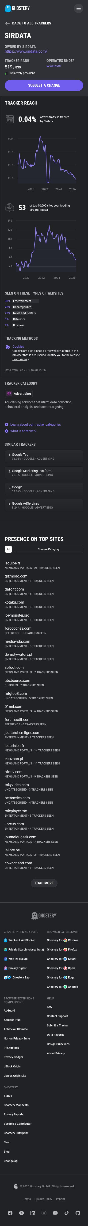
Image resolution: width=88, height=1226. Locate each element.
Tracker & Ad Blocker (21, 940)
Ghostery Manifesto (16, 1105)
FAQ (49, 1007)
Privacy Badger (13, 1057)
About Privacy (56, 1053)
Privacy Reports (13, 1114)
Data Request (55, 1034)
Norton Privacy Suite (17, 1038)
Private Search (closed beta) (24, 949)
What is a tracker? (23, 431)
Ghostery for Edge (60, 977)
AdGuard (9, 1010)
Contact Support (57, 1016)
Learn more (19, 359)
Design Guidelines (58, 1044)
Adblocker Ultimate (16, 1029)
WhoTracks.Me (17, 959)
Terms (27, 1199)
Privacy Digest (17, 968)
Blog (7, 1151)
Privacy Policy (43, 1199)
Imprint (60, 1199)
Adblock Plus (12, 1020)
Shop (7, 1142)
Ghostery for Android (62, 986)
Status (8, 1095)
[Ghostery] (17, 8)
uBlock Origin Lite (15, 1075)
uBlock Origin (12, 1066)
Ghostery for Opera (61, 968)
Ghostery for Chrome (62, 940)
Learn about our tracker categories (35, 424)
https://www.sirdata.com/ (26, 51)
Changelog (11, 1161)
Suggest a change (44, 85)
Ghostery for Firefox (62, 949)
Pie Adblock (11, 1047)
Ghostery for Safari (61, 959)
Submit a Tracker (57, 1025)
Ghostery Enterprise (16, 1133)
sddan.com (53, 65)
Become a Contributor (17, 1123)
